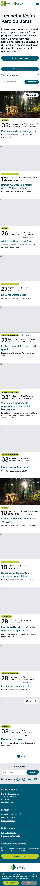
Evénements (6, 726)
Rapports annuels (8, 833)
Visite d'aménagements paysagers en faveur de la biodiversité (16, 406)
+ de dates (24, 335)
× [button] (37, 876)
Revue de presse (8, 821)
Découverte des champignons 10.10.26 (18, 520)
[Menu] (37, 3)
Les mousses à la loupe (14, 467)
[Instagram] (23, 779)
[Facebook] (18, 779)
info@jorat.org (7, 802)
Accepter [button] (11, 883)
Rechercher (31, 82)
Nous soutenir (20, 856)
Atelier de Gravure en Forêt (17, 241)
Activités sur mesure (20, 58)
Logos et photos (8, 817)
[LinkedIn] (29, 779)
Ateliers (4, 120)
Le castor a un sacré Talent (16, 686)
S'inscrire (32, 772)
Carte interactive (20, 69)
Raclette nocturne (11, 739)
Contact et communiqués (11, 814)
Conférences (6, 616)
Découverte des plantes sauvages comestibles (15, 574)
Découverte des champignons (18, 131)
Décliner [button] (29, 883)
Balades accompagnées (10, 174)
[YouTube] (35, 779)
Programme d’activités (10, 836)
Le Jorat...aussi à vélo (13, 295)
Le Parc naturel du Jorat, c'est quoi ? (18, 348)
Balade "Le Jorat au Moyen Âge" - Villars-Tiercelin (17, 186)
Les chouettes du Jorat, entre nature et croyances (18, 629)
